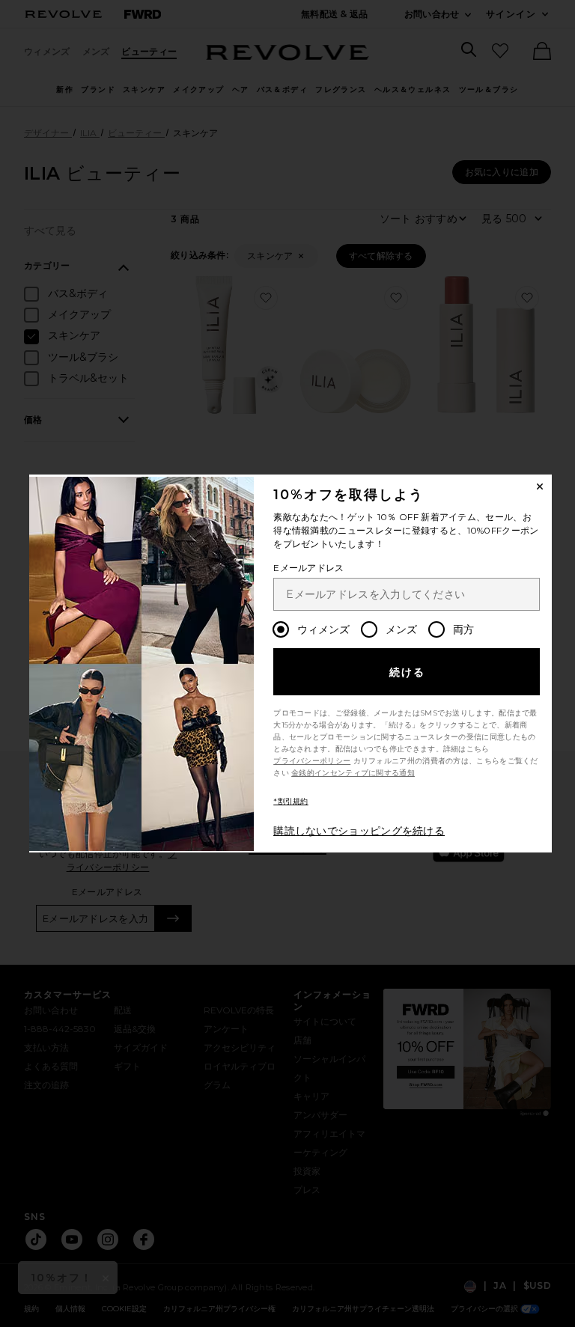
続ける (407, 672)
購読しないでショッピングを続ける (359, 831)
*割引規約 (290, 801)
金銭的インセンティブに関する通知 (353, 773)
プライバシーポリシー (311, 761)
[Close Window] (540, 486)
